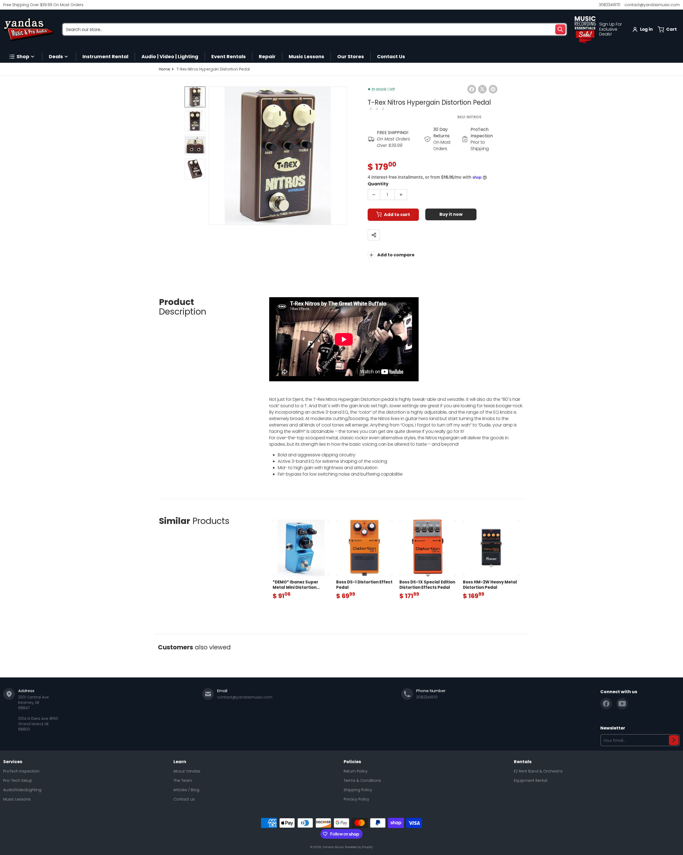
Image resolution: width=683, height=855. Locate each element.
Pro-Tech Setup (17, 780)
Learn (179, 761)
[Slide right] (344, 155)
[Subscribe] (674, 740)
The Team (182, 780)
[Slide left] (212, 155)
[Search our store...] (560, 29)
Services (12, 761)
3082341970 (609, 4)
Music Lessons (17, 799)
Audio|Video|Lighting (22, 790)
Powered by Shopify (359, 847)
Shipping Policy (358, 790)
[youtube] (622, 703)
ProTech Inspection (21, 771)
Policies (352, 761)
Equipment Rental (530, 780)
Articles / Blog (186, 790)
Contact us (184, 799)
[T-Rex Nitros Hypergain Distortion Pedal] (195, 97)
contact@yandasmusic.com (652, 4)
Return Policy (356, 771)
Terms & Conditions (362, 780)
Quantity (378, 184)
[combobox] (314, 29)
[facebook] (606, 703)
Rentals (522, 761)
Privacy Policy (356, 799)
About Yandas (186, 771)
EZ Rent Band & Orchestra (538, 771)
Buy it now (451, 214)
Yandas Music (333, 847)
